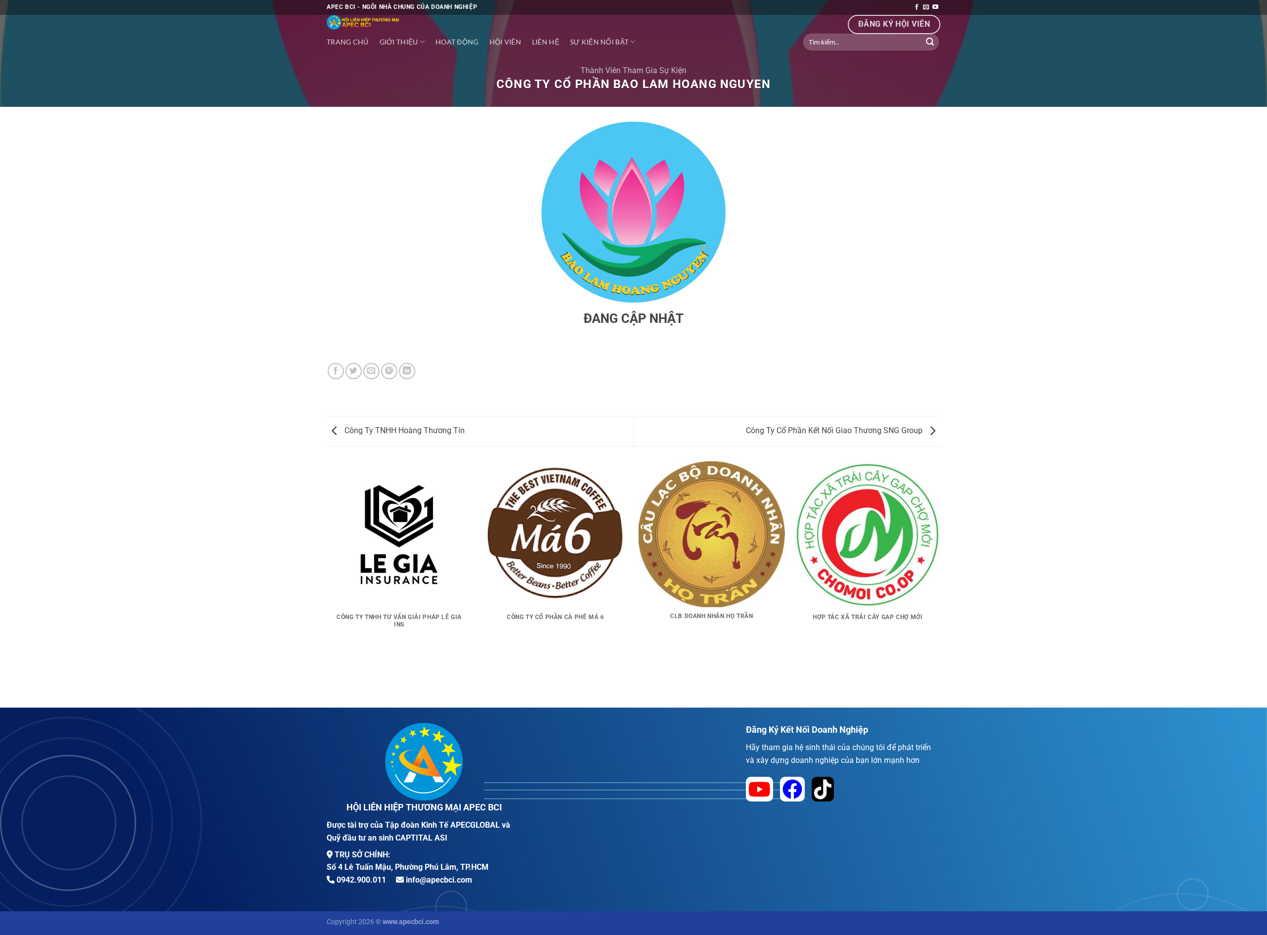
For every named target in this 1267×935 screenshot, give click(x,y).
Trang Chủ (348, 42)
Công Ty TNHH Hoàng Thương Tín (403, 430)
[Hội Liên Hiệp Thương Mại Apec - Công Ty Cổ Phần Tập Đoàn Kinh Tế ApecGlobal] (426, 22)
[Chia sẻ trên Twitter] (353, 371)
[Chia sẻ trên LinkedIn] (407, 371)
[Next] (940, 583)
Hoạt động (457, 42)
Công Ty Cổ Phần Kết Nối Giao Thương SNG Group (835, 430)
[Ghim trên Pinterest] (389, 371)
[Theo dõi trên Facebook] (917, 7)
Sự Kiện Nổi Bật (599, 42)
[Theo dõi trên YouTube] (935, 7)
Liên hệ (545, 42)
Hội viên (505, 42)
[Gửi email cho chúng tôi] (926, 7)
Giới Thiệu (399, 42)
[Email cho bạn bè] (371, 371)
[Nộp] (930, 42)
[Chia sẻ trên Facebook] (336, 371)
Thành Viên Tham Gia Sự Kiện (633, 70)
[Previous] (326, 583)
